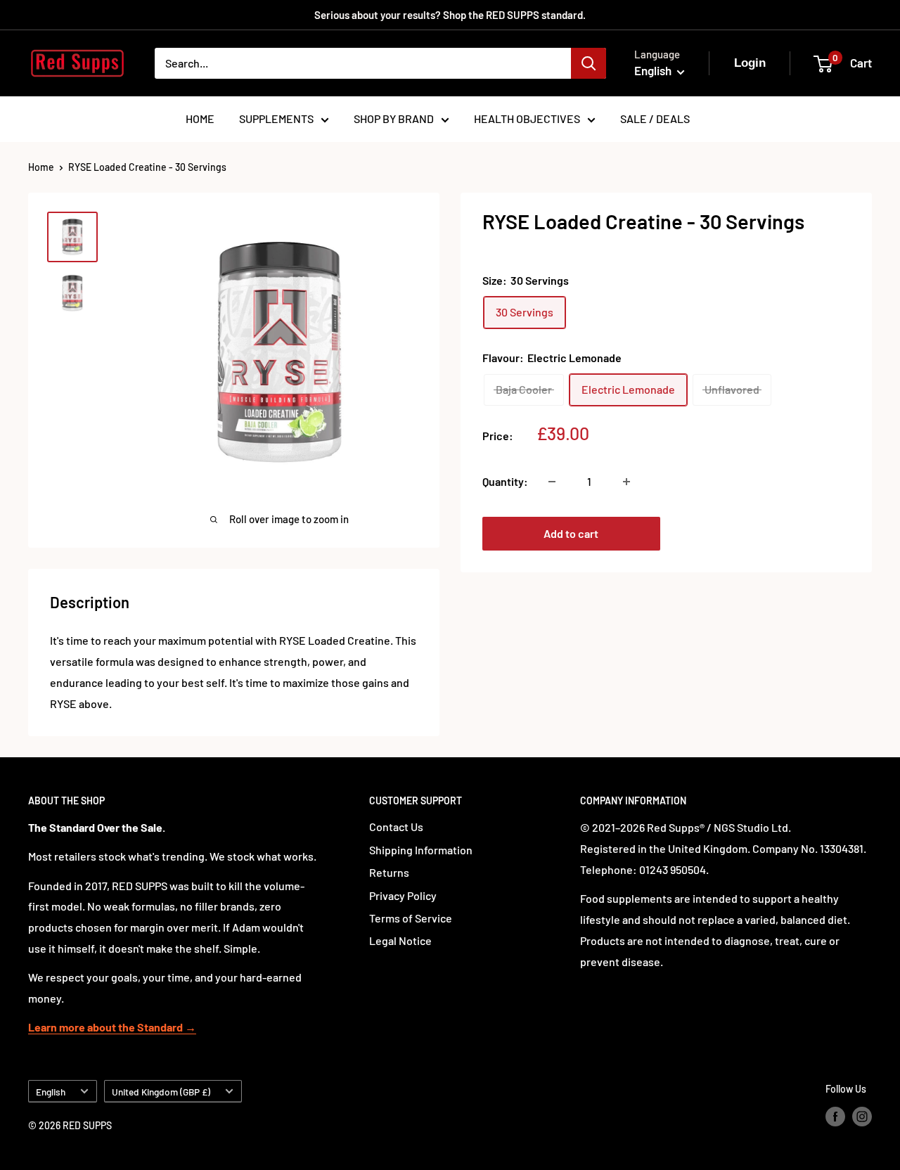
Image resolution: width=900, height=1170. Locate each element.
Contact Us (396, 826)
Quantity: (505, 481)
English (50, 1092)
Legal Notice (400, 940)
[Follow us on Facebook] (835, 1116)
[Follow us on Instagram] (862, 1116)
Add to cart (571, 533)
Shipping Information (420, 849)
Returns (389, 872)
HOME (200, 118)
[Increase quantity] (626, 481)
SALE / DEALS (655, 118)
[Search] (588, 63)
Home (41, 167)
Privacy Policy (403, 895)
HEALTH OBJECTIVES (527, 118)
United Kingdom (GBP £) (161, 1092)
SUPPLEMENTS (276, 118)
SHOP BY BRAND (394, 118)
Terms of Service (410, 918)
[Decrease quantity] (552, 481)
